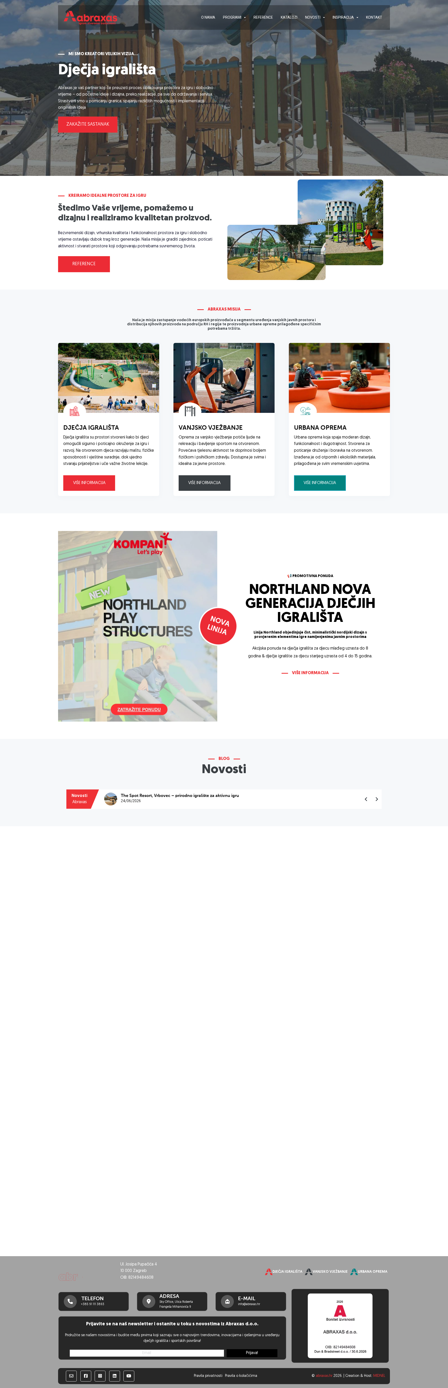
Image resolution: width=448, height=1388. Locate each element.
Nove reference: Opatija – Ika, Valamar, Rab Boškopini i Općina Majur (188, 796)
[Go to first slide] (376, 799)
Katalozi (289, 17)
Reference (263, 17)
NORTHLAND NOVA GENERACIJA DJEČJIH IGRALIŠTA (310, 604)
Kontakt (374, 17)
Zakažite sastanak (87, 124)
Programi (232, 17)
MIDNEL (379, 1376)
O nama (208, 17)
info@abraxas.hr (249, 1304)
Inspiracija (343, 17)
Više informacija (89, 483)
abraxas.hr (324, 1376)
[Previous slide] (366, 799)
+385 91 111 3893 (92, 1304)
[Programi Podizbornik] (245, 17)
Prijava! (252, 1353)
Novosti (312, 17)
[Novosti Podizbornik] (324, 17)
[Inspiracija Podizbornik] (357, 17)
